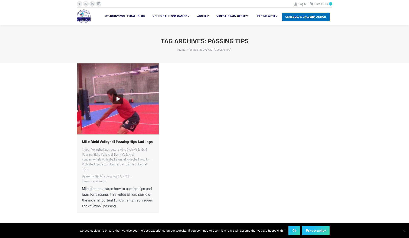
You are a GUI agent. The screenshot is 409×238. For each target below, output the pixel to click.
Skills (96, 154)
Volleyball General (114, 159)
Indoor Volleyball (93, 149)
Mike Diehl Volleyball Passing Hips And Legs (117, 142)
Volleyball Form (111, 154)
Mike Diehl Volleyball (133, 149)
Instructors (112, 149)
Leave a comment (94, 181)
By (92, 176)
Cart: (322, 4)
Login (302, 4)
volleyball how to (138, 159)
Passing (87, 154)
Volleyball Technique (120, 164)
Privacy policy (316, 230)
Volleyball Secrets (94, 164)
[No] (404, 230)
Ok (294, 230)
